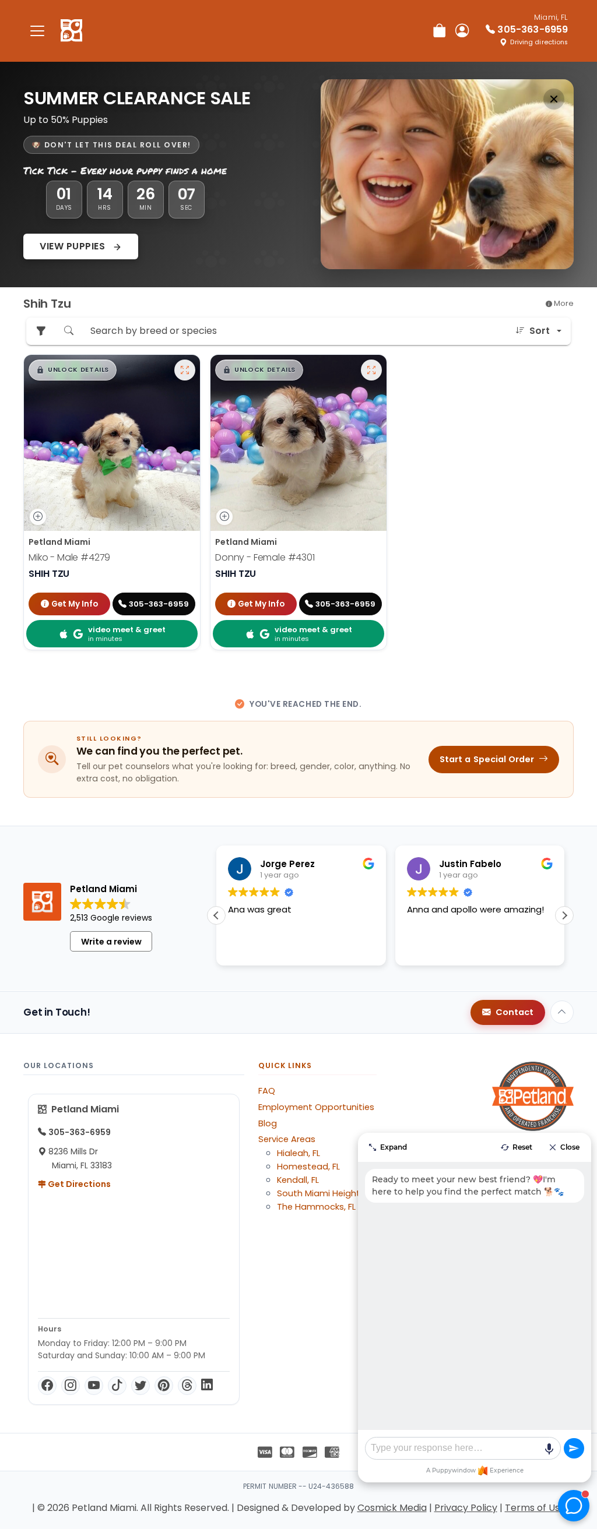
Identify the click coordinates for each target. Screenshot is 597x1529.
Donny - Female (265, 557)
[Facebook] (47, 1385)
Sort (539, 330)
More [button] (563, 303)
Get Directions (78, 1184)
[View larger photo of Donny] (371, 370)
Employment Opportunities (316, 1107)
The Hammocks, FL (316, 1207)
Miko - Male (69, 557)
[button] (73, 370)
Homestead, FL (308, 1166)
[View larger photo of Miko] (184, 370)
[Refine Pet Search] (40, 331)
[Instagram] (70, 1385)
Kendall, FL (298, 1180)
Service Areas (286, 1139)
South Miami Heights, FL (327, 1193)
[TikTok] (117, 1385)
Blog (267, 1123)
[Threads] (187, 1385)
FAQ (266, 1091)
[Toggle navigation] (37, 31)
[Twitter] (140, 1385)
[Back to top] (562, 1012)
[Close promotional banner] (553, 99)
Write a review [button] (111, 941)
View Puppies (74, 246)
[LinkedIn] (207, 1385)
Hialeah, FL (298, 1153)
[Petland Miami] (71, 31)
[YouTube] (94, 1385)
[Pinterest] (163, 1385)
